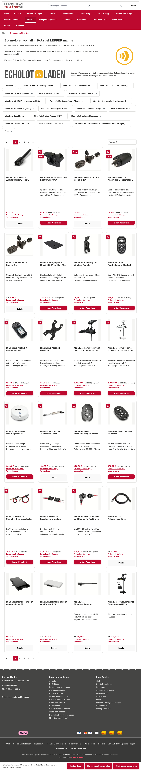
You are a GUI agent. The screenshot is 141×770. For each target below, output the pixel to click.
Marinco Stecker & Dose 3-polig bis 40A (86, 178)
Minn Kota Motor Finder (58, 718)
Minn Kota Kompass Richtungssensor (15, 432)
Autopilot (52, 681)
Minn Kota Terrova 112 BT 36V (52, 123)
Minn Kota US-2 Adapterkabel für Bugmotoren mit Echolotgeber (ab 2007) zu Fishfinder (120, 517)
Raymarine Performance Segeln (61, 715)
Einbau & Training (56, 693)
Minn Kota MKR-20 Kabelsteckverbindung (50, 517)
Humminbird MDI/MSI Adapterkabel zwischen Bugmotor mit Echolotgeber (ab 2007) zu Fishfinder (19, 178)
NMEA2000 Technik (57, 702)
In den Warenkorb (53, 222)
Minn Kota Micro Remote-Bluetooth (120, 432)
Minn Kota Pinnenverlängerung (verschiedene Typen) (84, 603)
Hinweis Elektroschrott (105, 690)
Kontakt (99, 699)
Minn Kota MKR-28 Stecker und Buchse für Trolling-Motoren (86, 517)
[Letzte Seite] (33, 142)
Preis (7, 131)
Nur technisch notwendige (98, 766)
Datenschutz (101, 696)
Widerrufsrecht (102, 693)
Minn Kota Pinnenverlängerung (18, 108)
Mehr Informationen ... (17, 767)
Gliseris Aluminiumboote (58, 696)
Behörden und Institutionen (59, 687)
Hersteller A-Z (101, 705)
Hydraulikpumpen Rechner (59, 699)
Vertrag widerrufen (103, 708)
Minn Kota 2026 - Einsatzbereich (77, 85)
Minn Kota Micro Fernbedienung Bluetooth (86, 432)
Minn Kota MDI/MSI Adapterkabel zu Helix (22, 101)
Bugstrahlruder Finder (57, 690)
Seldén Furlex (54, 705)
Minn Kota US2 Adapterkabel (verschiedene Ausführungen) (99, 123)
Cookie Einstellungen (104, 684)
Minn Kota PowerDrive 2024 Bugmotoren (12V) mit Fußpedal (121, 603)
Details (20, 223)
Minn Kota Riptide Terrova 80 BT (48, 116)
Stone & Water (77, 757)
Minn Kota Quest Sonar (15, 116)
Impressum (100, 687)
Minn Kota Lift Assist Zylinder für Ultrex (50, 432)
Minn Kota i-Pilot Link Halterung (50, 349)
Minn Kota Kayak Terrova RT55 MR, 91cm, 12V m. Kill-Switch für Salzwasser (121, 349)
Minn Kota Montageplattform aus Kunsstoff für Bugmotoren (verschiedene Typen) (53, 603)
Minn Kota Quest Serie (121, 108)
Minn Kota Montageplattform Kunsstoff (109, 101)
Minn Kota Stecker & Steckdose (85, 116)
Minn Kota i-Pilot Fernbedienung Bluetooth (120, 263)
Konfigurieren (75, 766)
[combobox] (66, 6)
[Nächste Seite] (28, 142)
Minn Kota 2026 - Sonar (49, 93)
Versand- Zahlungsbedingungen (108, 702)
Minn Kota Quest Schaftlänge (89, 108)
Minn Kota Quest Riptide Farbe (54, 108)
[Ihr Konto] (120, 6)
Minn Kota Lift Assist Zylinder (81, 93)
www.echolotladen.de (107, 75)
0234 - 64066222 (9, 685)
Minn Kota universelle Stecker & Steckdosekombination (17, 263)
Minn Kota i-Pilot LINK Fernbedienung (16, 349)
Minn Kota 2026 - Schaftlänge (17, 93)
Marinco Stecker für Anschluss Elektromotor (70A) (119, 178)
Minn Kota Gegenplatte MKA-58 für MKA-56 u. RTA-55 (53, 263)
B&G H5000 (54, 684)
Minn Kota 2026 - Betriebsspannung (38, 85)
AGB (98, 681)
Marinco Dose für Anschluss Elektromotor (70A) (53, 178)
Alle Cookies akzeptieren (126, 766)
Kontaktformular (22, 697)
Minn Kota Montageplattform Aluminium (66, 101)
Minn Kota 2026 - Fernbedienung (114, 85)
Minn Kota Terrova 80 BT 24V (17, 123)
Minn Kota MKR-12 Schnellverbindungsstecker (19, 517)
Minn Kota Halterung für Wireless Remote (85, 263)
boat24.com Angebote (57, 711)
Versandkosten (64, 754)
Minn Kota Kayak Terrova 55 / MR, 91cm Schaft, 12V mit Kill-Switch (87, 349)
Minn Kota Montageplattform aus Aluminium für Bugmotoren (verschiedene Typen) (19, 603)
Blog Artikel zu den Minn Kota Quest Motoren (81, 51)
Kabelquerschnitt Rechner (59, 708)
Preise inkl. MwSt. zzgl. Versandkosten (15, 216)
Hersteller (9, 85)
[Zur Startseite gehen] (13, 5)
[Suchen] (88, 6)
